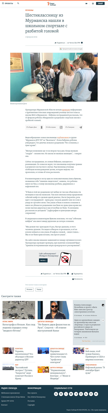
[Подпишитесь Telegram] (76, 394)
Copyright (31, 405)
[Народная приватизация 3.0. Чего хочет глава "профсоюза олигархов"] (43, 350)
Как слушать (32, 393)
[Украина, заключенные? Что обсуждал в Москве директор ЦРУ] (8, 350)
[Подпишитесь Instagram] (81, 394)
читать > (43, 260)
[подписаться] (96, 394)
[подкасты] (93, 3)
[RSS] (86, 394)
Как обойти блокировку (36, 397)
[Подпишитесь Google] (56, 394)
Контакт (4, 405)
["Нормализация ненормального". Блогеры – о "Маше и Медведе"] (43, 369)
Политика (19, 349)
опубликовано (63, 138)
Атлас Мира (8, 322)
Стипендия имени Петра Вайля (13, 397)
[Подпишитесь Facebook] (61, 394)
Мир (16, 365)
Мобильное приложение (10, 393)
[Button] (60, 43)
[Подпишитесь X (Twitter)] (66, 394)
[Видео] (86, 3)
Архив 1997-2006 (7, 401)
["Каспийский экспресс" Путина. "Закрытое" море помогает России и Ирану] (8, 367)
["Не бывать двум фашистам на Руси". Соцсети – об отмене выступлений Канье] (54, 310)
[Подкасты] (91, 394)
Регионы (29, 10)
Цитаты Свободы (45, 322)
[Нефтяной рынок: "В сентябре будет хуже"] (78, 367)
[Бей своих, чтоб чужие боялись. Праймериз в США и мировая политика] (78, 350)
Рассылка (31, 401)
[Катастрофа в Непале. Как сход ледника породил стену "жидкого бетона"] (19, 310)
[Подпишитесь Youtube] (71, 394)
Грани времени (91, 365)
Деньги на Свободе (57, 349)
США (86, 349)
